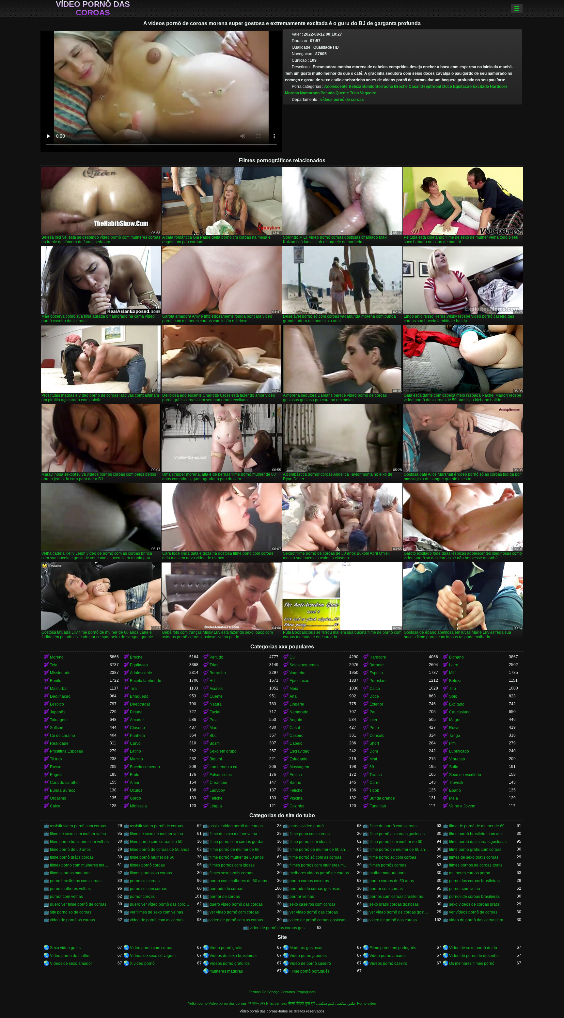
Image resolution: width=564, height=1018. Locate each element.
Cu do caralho (62, 735)
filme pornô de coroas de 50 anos (159, 849)
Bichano (456, 657)
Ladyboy (217, 790)
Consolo (376, 735)
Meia (294, 688)
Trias (354, 93)
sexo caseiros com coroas (313, 904)
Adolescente (336, 86)
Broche (401, 86)
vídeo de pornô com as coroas (156, 920)
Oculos (136, 790)
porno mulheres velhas (70, 888)
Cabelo (296, 743)
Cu (292, 657)
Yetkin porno (198, 1003)
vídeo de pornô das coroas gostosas (279, 928)
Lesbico (57, 704)
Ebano (455, 790)
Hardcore (499, 86)
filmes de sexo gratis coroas (473, 857)
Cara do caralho (64, 782)
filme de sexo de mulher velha (156, 834)
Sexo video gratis (65, 948)
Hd (212, 680)
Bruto (134, 774)
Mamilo (136, 759)
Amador (137, 720)
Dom (373, 751)
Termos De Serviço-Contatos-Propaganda (282, 992)
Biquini (216, 759)
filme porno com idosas (310, 841)
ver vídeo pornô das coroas (314, 912)
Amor (134, 782)
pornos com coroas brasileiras (396, 896)
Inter (373, 720)
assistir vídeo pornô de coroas (156, 826)
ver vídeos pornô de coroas (473, 912)
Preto (374, 727)
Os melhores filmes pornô (471, 963)
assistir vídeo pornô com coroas (78, 826)
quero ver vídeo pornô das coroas (160, 904)
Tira (133, 688)
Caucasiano (460, 712)
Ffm (452, 743)
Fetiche (296, 790)
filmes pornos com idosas (232, 865)
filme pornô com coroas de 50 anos (160, 841)
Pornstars (377, 680)
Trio (452, 688)
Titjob (374, 790)
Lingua (216, 806)
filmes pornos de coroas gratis (475, 865)
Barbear (376, 665)
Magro (455, 720)
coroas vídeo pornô (307, 826)
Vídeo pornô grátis (226, 948)
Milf (452, 673)
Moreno (292, 93)
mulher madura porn (387, 873)
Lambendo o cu (223, 767)
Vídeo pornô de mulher (70, 955)
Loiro (453, 665)
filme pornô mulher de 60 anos (237, 857)
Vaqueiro (368, 93)
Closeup (137, 727)
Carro (374, 782)
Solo (453, 696)
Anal (294, 696)
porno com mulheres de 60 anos (238, 881)
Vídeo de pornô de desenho (474, 955)
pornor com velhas (66, 896)
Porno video (366, 1003)
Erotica (296, 774)
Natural (216, 704)
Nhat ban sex (276, 1003)
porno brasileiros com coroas (76, 881)
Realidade (59, 743)
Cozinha (297, 806)
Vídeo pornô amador (387, 955)
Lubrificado (459, 751)
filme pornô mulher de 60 (152, 857)
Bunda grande (382, 798)
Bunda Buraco (62, 790)
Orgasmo (58, 798)
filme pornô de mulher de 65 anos (399, 849)
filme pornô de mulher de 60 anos (319, 849)
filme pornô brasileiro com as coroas (479, 834)
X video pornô (142, 963)
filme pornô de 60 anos (70, 849)
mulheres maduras (226, 971)
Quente (342, 93)
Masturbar (59, 688)
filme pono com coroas (310, 834)
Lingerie (297, 704)
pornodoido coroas (226, 888)
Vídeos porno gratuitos (230, 963)
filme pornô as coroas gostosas (397, 834)
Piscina (296, 798)
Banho (295, 782)
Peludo (136, 712)
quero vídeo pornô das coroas (236, 904)
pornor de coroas (225, 896)
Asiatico (217, 688)
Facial (215, 712)
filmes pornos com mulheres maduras (319, 865)
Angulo (296, 720)
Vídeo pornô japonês (308, 955)
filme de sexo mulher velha (233, 834)
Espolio (376, 673)
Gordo (135, 798)
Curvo (135, 743)
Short (374, 743)
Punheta (137, 735)
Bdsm (215, 743)
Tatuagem (59, 720)
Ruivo (454, 727)
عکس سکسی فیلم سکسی (336, 1003)
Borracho (384, 86)
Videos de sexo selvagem (153, 955)
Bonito (368, 86)
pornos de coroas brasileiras (474, 896)
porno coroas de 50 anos (391, 881)
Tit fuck (56, 759)
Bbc (213, 735)
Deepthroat (430, 86)
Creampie (218, 782)
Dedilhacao (60, 696)
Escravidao (299, 751)
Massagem (299, 767)
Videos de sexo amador (71, 963)
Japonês (57, 712)
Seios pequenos (304, 665)
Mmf (373, 759)
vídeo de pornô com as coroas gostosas (239, 920)
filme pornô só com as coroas (315, 857)
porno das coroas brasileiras (474, 881)
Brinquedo (139, 696)
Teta (53, 665)
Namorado (310, 93)
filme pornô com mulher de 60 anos (399, 841)
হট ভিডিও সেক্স (256, 1003)
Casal (414, 86)
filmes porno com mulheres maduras (80, 865)
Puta (214, 720)
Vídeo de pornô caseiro (310, 963)
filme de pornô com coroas (392, 826)
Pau (373, 712)
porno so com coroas (148, 888)
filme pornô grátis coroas (72, 857)
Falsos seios (221, 774)
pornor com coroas (386, 888)
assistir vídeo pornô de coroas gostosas (239, 826)
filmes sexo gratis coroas (231, 873)
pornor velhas (302, 896)
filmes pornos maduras (70, 873)
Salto (453, 767)
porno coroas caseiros (309, 881)
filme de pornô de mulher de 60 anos (479, 826)
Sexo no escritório (465, 774)
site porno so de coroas (70, 912)
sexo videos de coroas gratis (474, 904)
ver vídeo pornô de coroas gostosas (399, 912)
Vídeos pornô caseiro (388, 963)
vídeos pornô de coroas (342, 99)
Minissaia (138, 806)
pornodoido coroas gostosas (315, 888)
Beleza (355, 86)
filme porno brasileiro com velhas (79, 841)
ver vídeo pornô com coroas (234, 912)
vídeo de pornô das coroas (393, 920)
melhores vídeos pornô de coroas (319, 873)
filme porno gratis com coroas (475, 849)
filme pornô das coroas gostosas (478, 841)
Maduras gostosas (306, 948)
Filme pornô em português (392, 948)
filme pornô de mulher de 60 (234, 849)
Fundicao (377, 806)
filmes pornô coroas (147, 865)
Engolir (56, 774)
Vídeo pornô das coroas (93, 8)
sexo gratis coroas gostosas (394, 904)
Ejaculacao (299, 680)
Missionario (60, 673)
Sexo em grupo (223, 751)
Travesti (456, 782)
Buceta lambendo (145, 680)
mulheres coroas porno (469, 873)
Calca (374, 688)
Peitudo (328, 93)
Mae (213, 727)
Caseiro (297, 735)
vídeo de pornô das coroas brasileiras (479, 920)
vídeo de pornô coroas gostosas (318, 920)
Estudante (298, 759)
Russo (55, 767)
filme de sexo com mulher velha (78, 834)
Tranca (375, 774)
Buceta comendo (145, 767)
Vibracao (457, 759)
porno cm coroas (145, 881)
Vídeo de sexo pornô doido (473, 948)
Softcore (57, 727)
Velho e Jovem (462, 806)
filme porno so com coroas (392, 857)
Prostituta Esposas (66, 751)
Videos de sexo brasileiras (233, 955)
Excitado (481, 86)
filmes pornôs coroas (387, 865)
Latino (135, 751)
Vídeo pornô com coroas (151, 948)
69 (371, 767)
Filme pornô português (310, 971)
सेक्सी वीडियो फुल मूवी (301, 1003)
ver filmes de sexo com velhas (156, 912)
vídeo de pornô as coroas (72, 920)
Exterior (376, 704)
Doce (447, 86)
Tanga (454, 735)
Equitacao (462, 86)
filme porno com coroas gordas (237, 841)
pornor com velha (464, 888)
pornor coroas (142, 896)
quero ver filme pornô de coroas (78, 904)
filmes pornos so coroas (151, 873)
